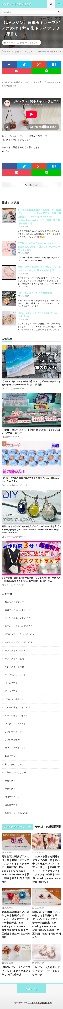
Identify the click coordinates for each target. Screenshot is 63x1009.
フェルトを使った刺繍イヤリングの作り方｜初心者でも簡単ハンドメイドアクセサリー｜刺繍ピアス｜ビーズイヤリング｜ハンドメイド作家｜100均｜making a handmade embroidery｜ (46, 869)
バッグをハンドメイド (15, 675)
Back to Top (31, 989)
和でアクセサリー (13, 764)
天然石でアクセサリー (15, 772)
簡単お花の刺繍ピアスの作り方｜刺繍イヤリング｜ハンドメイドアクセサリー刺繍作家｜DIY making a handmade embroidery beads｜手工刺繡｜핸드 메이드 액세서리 (16, 924)
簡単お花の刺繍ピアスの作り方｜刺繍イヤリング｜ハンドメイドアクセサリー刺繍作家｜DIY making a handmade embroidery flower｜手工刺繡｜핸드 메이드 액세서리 (16, 869)
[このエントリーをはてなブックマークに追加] (54, 64)
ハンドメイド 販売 (14, 658)
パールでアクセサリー (15, 683)
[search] (58, 12)
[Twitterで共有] (24, 64)
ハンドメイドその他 (14, 666)
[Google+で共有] (39, 64)
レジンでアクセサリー (14, 388)
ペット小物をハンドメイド (16, 485)
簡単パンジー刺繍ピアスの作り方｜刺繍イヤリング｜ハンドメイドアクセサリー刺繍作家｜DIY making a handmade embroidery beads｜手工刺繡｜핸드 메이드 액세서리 (46, 924)
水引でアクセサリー (14, 797)
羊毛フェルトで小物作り (16, 813)
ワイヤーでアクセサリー (15, 537)
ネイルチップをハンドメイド (18, 642)
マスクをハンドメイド (14, 585)
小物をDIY (10, 788)
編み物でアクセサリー (15, 805)
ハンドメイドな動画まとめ (40, 1002)
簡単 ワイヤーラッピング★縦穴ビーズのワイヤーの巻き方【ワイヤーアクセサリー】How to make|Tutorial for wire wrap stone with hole (31, 529)
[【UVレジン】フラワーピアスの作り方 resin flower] (9, 318)
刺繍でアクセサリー (13, 437)
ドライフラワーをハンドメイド (19, 634)
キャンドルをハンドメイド (17, 618)
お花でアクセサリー (28, 42)
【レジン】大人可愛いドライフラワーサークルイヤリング (46, 971)
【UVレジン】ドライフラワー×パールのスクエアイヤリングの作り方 (16, 971)
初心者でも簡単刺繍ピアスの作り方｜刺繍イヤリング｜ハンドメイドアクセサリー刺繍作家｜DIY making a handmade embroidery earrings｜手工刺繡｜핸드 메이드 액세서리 (39, 216)
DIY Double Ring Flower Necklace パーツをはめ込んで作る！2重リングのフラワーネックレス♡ (39, 246)
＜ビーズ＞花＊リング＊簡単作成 (35, 293)
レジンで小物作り (13, 740)
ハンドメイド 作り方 (15, 650)
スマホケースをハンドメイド (18, 626)
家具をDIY (10, 780)
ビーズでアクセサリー (15, 691)
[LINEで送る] (46, 71)
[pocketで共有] (17, 71)
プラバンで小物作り (14, 699)
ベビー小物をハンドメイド (17, 707)
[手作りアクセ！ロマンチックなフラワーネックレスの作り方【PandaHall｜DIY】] (9, 272)
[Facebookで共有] (9, 64)
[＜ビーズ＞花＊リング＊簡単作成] (9, 298)
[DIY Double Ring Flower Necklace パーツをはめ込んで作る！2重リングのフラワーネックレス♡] (9, 248)
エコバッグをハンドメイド (17, 609)
